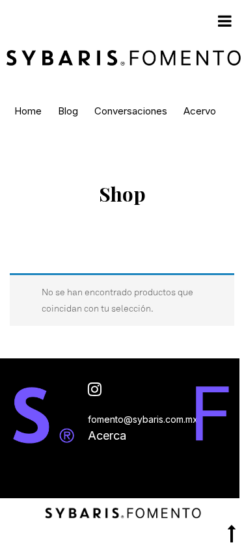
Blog (68, 111)
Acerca (107, 435)
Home (28, 111)
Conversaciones (130, 111)
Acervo (199, 111)
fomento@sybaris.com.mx (143, 419)
